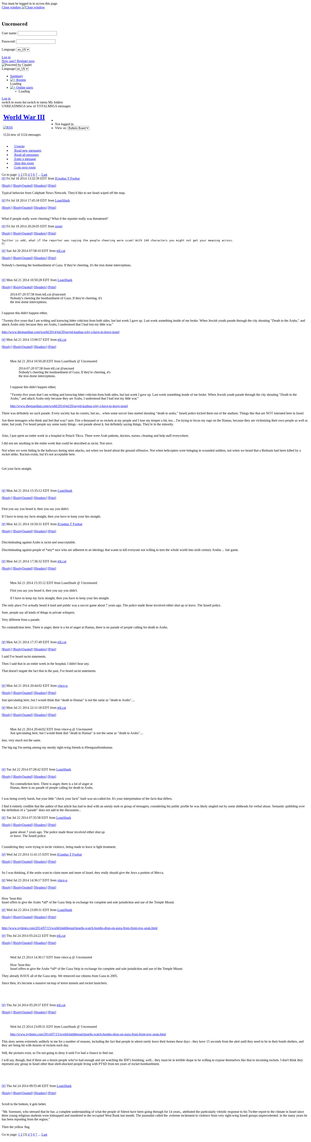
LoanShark (62, 200)
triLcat (60, 251)
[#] (4, 178)
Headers (40, 185)
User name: (9, 33)
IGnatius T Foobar (67, 178)
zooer (58, 226)
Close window (12, 7)
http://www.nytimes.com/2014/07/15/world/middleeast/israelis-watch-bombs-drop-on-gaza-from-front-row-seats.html (79, 928)
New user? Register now (18, 61)
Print (52, 185)
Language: (9, 49)
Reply (7, 185)
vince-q (62, 685)
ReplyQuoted (23, 185)
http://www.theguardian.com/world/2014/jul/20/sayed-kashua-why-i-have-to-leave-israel (60, 332)
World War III (24, 117)
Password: (8, 41)
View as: (61, 128)
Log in (6, 57)
